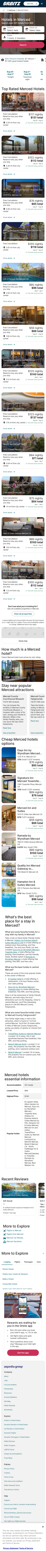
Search (23, 45)
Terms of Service (26, 1548)
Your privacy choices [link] (11, 1489)
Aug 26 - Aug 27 (10, 73)
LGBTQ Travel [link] (9, 1450)
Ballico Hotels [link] (8, 1279)
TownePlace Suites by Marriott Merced (24, 1034)
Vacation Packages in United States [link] (17, 1437)
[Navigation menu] (41, 4)
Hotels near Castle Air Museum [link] (15, 1274)
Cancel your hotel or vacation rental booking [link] (20, 1504)
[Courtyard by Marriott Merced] (23, 408)
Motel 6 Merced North (17, 1044)
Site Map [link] (7, 1401)
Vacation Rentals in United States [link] (16, 1425)
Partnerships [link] (8, 1389)
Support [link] (7, 1500)
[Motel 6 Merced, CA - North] (23, 450)
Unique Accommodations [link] (13, 1454)
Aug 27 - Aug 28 (27, 73)
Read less (7, 728)
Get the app (23, 1352)
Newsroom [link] (8, 1393)
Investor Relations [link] (10, 1397)
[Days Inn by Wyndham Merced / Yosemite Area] (23, 196)
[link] (23, 1230)
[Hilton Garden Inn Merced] (23, 153)
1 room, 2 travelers (16, 38)
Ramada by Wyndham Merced (20, 958)
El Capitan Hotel (14, 979)
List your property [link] (10, 1385)
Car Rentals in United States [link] (14, 1429)
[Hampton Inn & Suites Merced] (23, 280)
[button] (23, 131)
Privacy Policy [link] (9, 1469)
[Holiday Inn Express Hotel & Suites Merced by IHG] (23, 238)
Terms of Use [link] (8, 1477)
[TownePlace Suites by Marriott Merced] (23, 366)
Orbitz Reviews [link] (9, 1441)
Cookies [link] (7, 1473)
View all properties (23, 613)
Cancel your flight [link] (10, 1509)
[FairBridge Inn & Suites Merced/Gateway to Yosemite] (23, 492)
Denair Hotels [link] (8, 1269)
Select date (12, 30)
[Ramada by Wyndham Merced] (23, 534)
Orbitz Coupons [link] (9, 1445)
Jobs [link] (6, 1380)
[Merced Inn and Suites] (23, 323)
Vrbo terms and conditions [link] (13, 1481)
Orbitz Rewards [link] (9, 1405)
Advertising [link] (8, 1410)
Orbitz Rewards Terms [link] (12, 1485)
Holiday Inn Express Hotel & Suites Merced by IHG (21, 941)
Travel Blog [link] (8, 1458)
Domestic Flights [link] (10, 1433)
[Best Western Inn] (23, 578)
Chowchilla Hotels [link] (10, 1284)
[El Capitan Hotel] (23, 110)
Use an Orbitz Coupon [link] (12, 1517)
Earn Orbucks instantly (14, 59)
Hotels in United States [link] (12, 1420)
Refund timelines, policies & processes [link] (17, 1513)
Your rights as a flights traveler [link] (15, 1521)
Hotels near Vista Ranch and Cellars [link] (17, 1289)
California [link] (11, 10)
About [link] (6, 1376)
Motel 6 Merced (14, 1052)
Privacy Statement (11, 1548)
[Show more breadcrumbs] (4, 10)
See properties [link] (9, 733)
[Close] (43, 1527)
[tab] (7, 1262)
